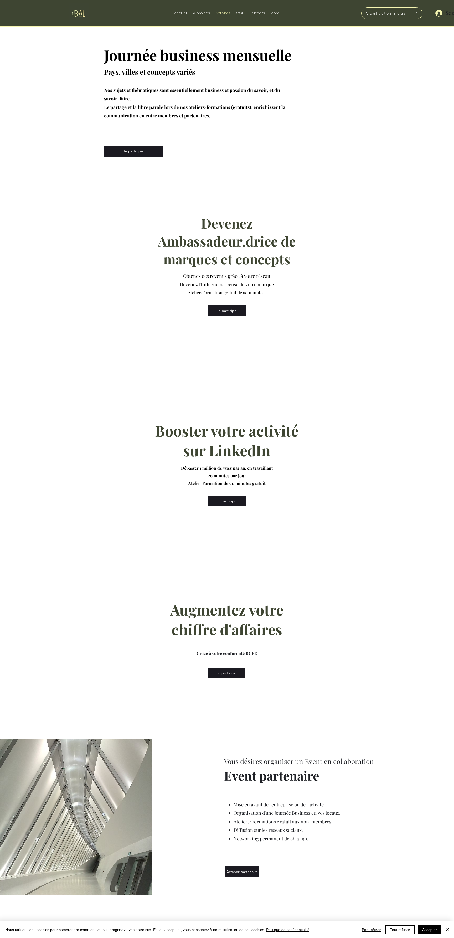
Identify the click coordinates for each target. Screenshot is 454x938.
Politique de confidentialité (287, 929)
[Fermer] (448, 929)
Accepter (429, 929)
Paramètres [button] (371, 929)
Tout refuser (400, 929)
